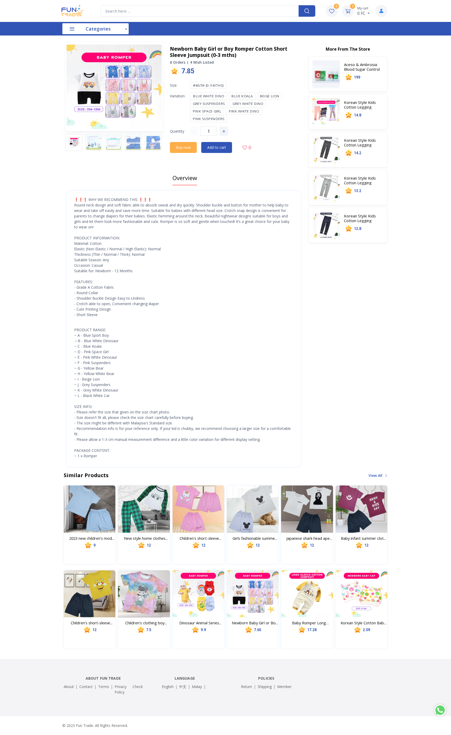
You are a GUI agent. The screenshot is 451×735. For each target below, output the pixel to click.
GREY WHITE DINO (248, 103)
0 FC (362, 11)
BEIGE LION (269, 96)
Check (138, 686)
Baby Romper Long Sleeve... (309, 623)
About (69, 686)
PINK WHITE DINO (244, 111)
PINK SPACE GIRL (207, 111)
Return (246, 686)
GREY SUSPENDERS (209, 103)
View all (376, 475)
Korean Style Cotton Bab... (363, 622)
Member (284, 686)
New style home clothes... (146, 538)
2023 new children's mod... (91, 538)
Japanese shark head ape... (309, 538)
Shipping (265, 686)
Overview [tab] (185, 178)
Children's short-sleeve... (200, 538)
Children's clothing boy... (146, 622)
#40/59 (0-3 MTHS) (208, 85)
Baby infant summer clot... (363, 538)
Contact (86, 686)
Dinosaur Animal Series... (200, 622)
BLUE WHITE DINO (208, 96)
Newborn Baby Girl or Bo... (255, 622)
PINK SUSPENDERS (209, 118)
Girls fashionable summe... (255, 538)
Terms (103, 686)
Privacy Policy (121, 689)
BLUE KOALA (242, 96)
